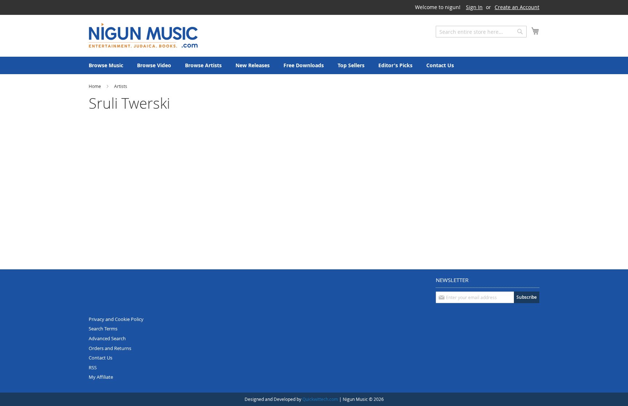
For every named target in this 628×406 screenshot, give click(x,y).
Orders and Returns (110, 348)
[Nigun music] (143, 35)
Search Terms (103, 328)
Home (95, 86)
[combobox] (481, 31)
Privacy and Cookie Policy (116, 319)
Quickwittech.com (320, 399)
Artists (120, 86)
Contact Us (100, 357)
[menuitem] (106, 65)
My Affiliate (101, 377)
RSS (93, 367)
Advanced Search (107, 338)
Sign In (474, 7)
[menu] (314, 65)
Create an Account (517, 7)
